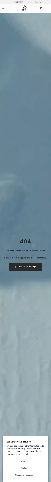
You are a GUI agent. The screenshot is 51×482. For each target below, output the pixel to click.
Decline (24, 468)
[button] (3, 8)
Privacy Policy (24, 454)
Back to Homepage (27, 267)
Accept (24, 461)
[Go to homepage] (24, 8)
